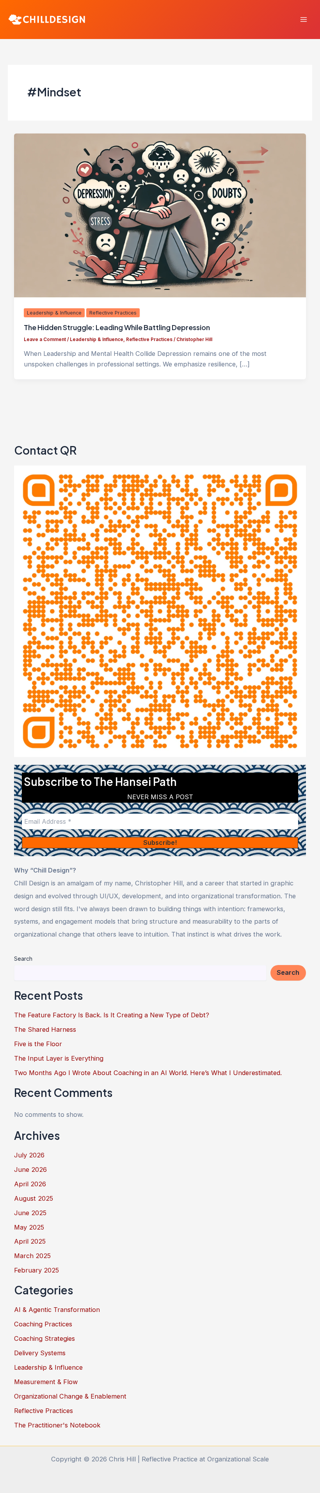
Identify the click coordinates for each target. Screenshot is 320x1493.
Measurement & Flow (46, 1382)
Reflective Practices (113, 313)
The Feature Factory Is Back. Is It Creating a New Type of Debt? (111, 1015)
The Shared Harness (45, 1029)
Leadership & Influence (54, 313)
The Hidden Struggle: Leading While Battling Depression (117, 327)
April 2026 (30, 1184)
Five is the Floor (38, 1044)
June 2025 (30, 1213)
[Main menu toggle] (303, 19)
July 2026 (29, 1155)
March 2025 (32, 1256)
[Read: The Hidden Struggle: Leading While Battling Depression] (160, 215)
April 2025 (30, 1241)
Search (23, 958)
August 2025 (33, 1198)
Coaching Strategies (44, 1338)
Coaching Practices (43, 1324)
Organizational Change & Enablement (70, 1396)
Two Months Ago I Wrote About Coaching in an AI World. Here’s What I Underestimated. (148, 1073)
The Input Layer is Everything (58, 1058)
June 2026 (30, 1169)
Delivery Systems (40, 1353)
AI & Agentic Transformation (57, 1309)
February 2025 (36, 1270)
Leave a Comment (45, 339)
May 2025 (29, 1227)
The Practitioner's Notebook (57, 1425)
